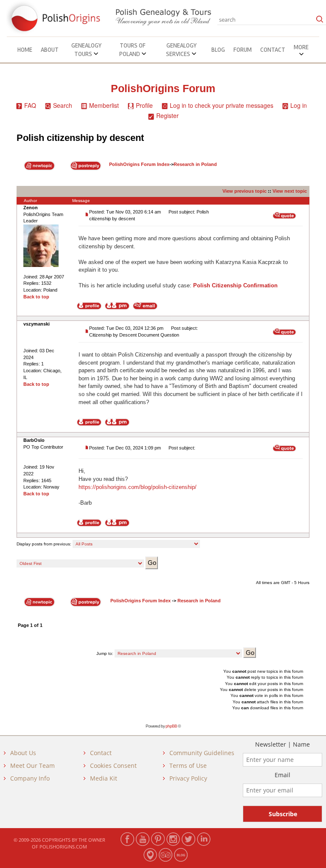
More (301, 47)
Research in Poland (195, 164)
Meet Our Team (32, 765)
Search (62, 105)
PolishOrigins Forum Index (139, 164)
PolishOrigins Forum (163, 88)
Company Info (30, 778)
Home (24, 49)
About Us (23, 753)
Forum (242, 49)
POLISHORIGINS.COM (63, 846)
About (50, 49)
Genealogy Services (181, 50)
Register (167, 115)
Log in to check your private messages (221, 105)
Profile (144, 105)
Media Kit (103, 778)
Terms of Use (188, 765)
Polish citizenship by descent (80, 137)
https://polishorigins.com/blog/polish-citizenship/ (138, 487)
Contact (272, 49)
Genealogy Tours (86, 50)
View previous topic (244, 191)
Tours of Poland (132, 50)
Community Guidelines (201, 753)
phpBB (171, 726)
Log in (298, 105)
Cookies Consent (113, 765)
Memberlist (104, 105)
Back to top (36, 296)
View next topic (290, 191)
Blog (218, 49)
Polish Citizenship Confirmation (235, 285)
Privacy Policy (188, 778)
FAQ (30, 105)
